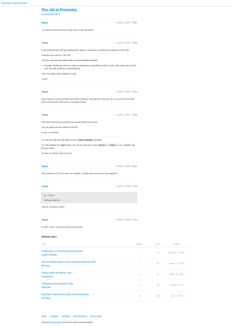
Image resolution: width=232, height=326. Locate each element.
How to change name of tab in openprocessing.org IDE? (68, 261)
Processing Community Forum (14, 3)
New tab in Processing (59, 9)
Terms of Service (80, 316)
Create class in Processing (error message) (62, 250)
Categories (53, 316)
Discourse (56, 322)
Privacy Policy (96, 316)
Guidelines (65, 316)
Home (44, 316)
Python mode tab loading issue (56, 272)
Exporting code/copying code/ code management (65, 294)
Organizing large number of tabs (57, 283)
